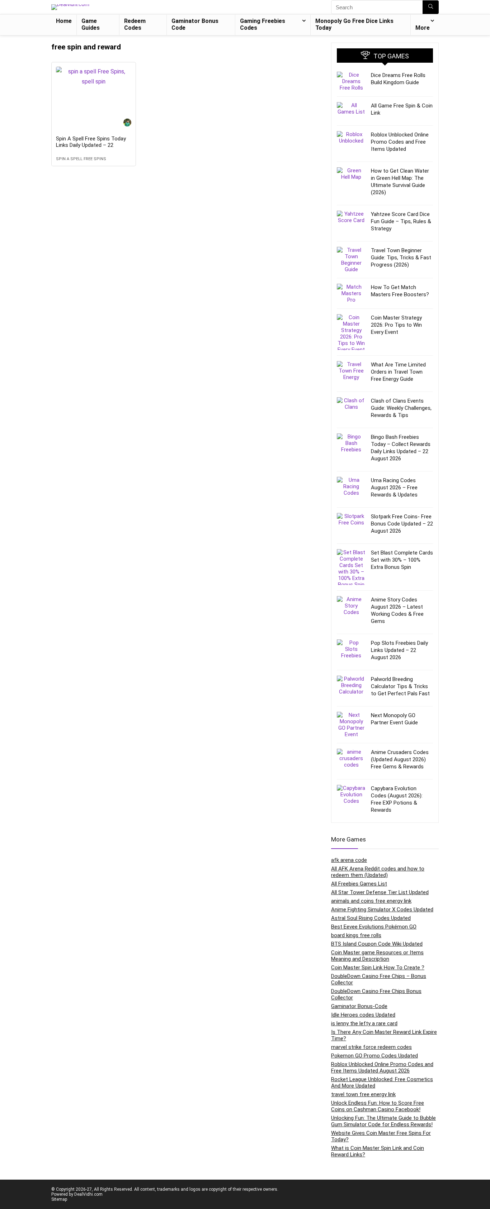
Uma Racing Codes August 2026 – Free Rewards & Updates (394, 487)
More (422, 27)
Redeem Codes (135, 24)
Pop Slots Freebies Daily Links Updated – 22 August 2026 (399, 650)
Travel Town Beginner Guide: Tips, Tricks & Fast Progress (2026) (401, 257)
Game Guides (90, 24)
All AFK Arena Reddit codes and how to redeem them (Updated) (377, 871)
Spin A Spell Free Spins (81, 159)
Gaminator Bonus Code (194, 24)
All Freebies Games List (359, 884)
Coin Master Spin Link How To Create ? (377, 967)
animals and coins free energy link (371, 901)
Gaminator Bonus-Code (359, 1006)
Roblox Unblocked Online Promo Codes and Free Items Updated (400, 141)
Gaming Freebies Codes (262, 24)
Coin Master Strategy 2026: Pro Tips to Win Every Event (396, 325)
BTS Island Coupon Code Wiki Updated (377, 944)
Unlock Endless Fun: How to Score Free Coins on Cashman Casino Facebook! (377, 1106)
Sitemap (59, 1199)
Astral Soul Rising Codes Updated (371, 918)
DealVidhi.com (88, 1194)
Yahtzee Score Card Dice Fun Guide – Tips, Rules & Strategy (401, 221)
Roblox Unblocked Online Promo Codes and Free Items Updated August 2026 (382, 1067)
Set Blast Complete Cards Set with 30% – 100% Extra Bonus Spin (402, 560)
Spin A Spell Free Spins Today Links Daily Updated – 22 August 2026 (91, 145)
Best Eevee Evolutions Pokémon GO (373, 926)
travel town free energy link (363, 1094)
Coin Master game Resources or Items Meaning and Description (377, 955)
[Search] (431, 7)
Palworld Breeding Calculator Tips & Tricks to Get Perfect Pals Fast (400, 686)
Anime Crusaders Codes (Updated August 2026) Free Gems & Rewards (400, 759)
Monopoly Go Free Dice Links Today (354, 24)
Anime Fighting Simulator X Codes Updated (382, 909)
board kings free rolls (356, 935)
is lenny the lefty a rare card (364, 1023)
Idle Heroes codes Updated (363, 1015)
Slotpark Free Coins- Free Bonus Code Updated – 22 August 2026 (402, 523)
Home (64, 21)
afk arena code (349, 860)
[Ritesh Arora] (127, 123)
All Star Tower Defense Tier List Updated (380, 892)
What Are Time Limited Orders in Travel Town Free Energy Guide (398, 371)
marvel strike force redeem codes (371, 1047)
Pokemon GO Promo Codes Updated (374, 1055)
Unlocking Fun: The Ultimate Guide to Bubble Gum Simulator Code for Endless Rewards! (383, 1121)
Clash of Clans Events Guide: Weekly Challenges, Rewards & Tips (401, 408)
